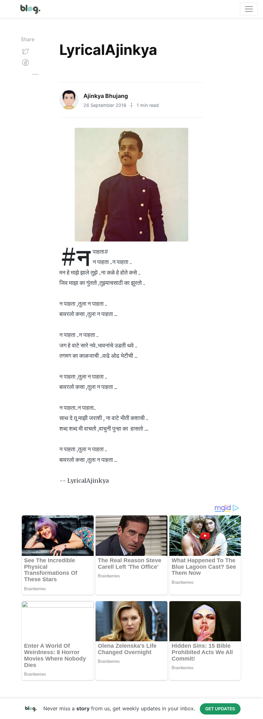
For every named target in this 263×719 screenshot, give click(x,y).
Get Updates (220, 708)
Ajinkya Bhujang (105, 95)
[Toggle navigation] (249, 9)
